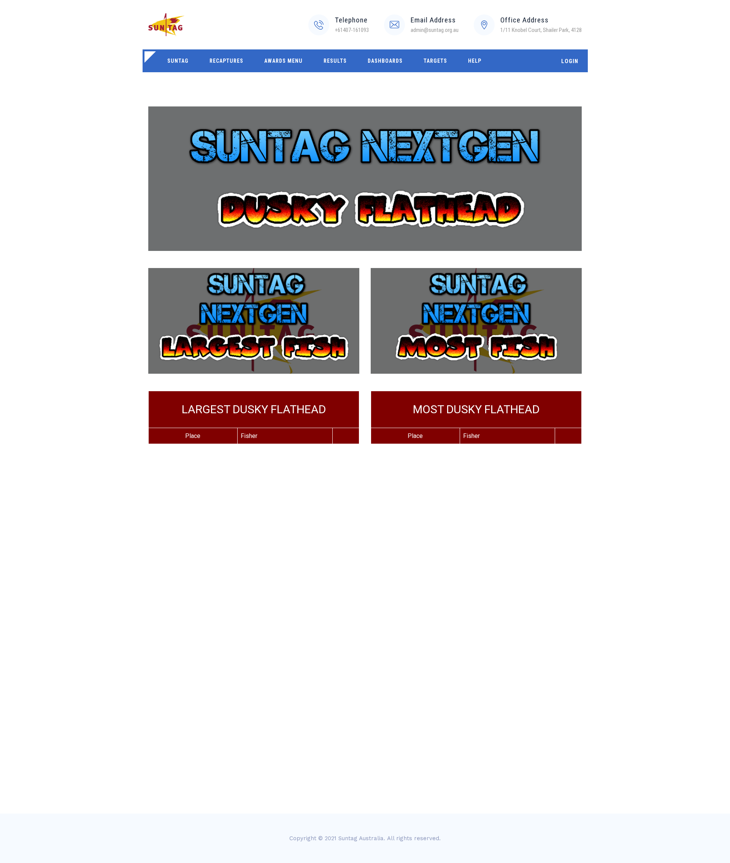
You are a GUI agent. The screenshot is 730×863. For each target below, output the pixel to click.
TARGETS (435, 61)
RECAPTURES (226, 61)
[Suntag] (166, 24)
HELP (474, 61)
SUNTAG (178, 61)
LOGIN (569, 61)
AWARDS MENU (283, 61)
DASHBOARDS (385, 61)
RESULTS (335, 61)
